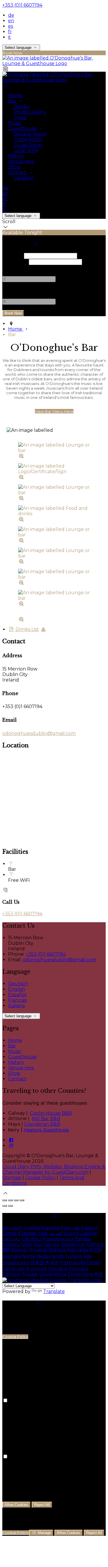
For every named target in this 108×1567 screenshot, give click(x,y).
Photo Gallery (30, 112)
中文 (98, 1274)
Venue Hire (21, 161)
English (16, 989)
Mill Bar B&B (46, 1118)
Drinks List (26, 629)
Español (17, 994)
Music (14, 123)
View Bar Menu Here (54, 411)
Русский (36, 1268)
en (11, 20)
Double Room (30, 134)
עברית (95, 1250)
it (9, 37)
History (16, 156)
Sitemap (11, 1177)
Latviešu (31, 1239)
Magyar (19, 1250)
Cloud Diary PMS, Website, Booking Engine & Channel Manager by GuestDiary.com (53, 1169)
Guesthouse (23, 128)
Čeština (94, 1244)
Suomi (71, 1233)
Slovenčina (80, 1274)
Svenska (78, 1268)
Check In (12, 255)
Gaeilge (88, 1233)
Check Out (15, 261)
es (10, 26)
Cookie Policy (40, 1177)
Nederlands (50, 1256)
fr (10, 31)
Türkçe (73, 1256)
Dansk (9, 1233)
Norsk (28, 1256)
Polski (93, 1262)
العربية (56, 1233)
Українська (15, 1262)
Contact (18, 172)
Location (23, 178)
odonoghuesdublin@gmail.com (39, 733)
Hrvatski (38, 1250)
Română (58, 1268)
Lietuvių (11, 1239)
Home (15, 95)
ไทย (87, 1256)
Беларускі (73, 1244)
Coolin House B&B (51, 1113)
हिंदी (5, 1250)
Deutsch (18, 983)
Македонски (57, 1239)
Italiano (16, 1005)
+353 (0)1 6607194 (22, 5)
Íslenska (11, 1256)
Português (73, 1262)
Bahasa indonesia (68, 1250)
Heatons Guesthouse (46, 1130)
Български (46, 1244)
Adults (10, 268)
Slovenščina (53, 1274)
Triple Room (28, 139)
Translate (54, 1291)
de (11, 15)
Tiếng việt (13, 1268)
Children (12, 290)
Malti (26, 1244)
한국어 (52, 1262)
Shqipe (30, 1274)
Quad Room (28, 145)
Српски (11, 1274)
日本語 (37, 1262)
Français (17, 1000)
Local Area (26, 150)
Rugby (22, 106)
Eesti (43, 1233)
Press (20, 117)
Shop (14, 167)
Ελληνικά (27, 1233)
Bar (12, 101)
